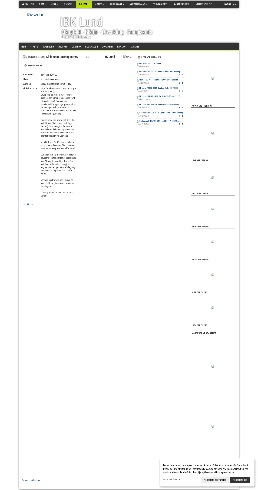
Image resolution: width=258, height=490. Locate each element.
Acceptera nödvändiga (215, 479)
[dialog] (207, 472)
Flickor (68, 4)
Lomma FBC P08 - (158, 80)
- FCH (159, 96)
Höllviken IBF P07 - (149, 63)
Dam (41, 4)
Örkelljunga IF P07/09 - (160, 121)
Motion (98, 4)
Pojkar (83, 4)
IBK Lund (29, 4)
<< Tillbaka (28, 204)
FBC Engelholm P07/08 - (160, 113)
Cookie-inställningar (31, 480)
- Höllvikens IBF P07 (159, 104)
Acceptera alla (240, 479)
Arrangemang (137, 4)
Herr (54, 4)
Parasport (116, 4)
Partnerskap (181, 4)
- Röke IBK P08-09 (158, 88)
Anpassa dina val (171, 479)
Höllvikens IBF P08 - (159, 71)
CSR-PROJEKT (160, 4)
